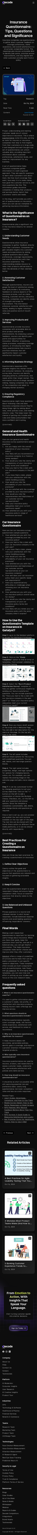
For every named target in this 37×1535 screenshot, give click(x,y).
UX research (11, 971)
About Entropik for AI (8, 1528)
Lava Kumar (29, 113)
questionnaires (8, 138)
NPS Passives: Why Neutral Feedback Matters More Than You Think (18, 1110)
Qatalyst (5, 956)
